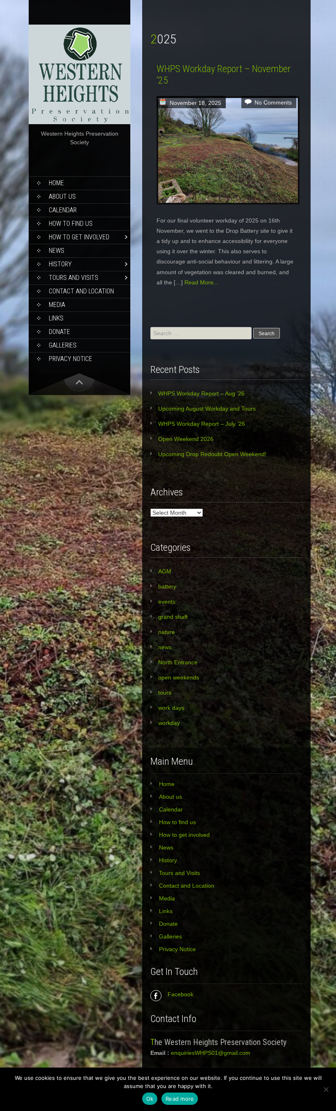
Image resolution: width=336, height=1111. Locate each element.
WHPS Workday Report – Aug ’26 (201, 393)
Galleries (63, 345)
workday (169, 723)
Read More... (201, 282)
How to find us (71, 223)
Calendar (63, 210)
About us (62, 196)
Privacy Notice (70, 359)
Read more (180, 1098)
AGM (164, 571)
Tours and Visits (73, 278)
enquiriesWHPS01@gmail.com (210, 1053)
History (60, 264)
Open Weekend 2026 (185, 439)
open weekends (178, 677)
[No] (326, 1089)
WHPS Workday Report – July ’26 (201, 423)
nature (166, 632)
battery (167, 586)
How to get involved (79, 237)
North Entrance (178, 662)
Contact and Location (81, 291)
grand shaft (173, 616)
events (166, 601)
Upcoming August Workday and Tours (207, 408)
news (165, 647)
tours (164, 692)
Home (56, 183)
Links (56, 318)
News (56, 250)
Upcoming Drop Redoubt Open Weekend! (212, 454)
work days (171, 707)
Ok (150, 1098)
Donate (59, 332)
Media (57, 305)
